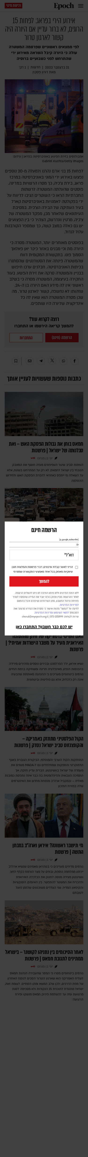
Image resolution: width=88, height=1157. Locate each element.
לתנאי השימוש (61, 612)
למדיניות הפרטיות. (69, 605)
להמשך (44, 581)
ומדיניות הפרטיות (44, 612)
